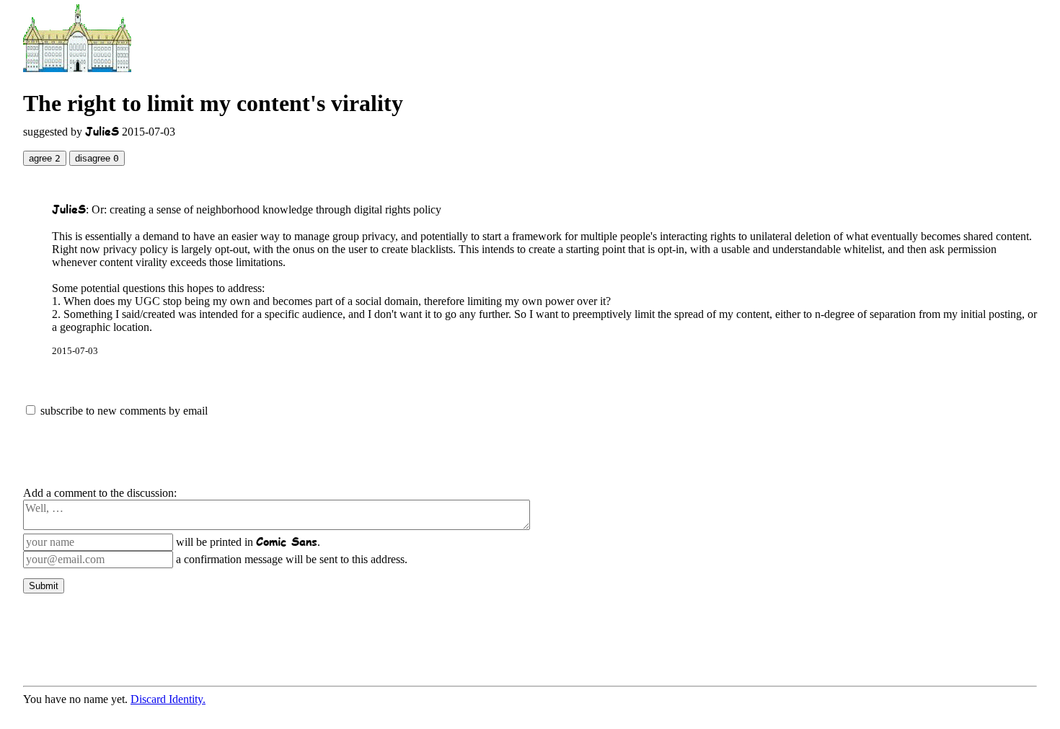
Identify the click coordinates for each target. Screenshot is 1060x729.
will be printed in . (248, 542)
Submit (43, 585)
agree (45, 158)
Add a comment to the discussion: (100, 493)
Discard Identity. (168, 699)
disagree (97, 158)
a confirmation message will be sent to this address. (291, 559)
